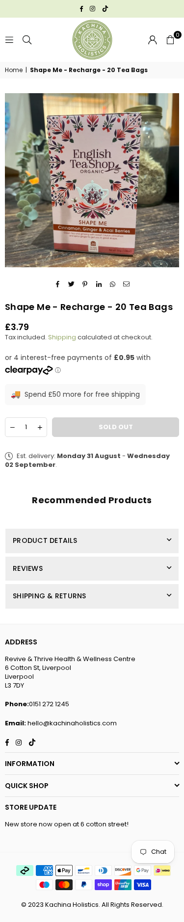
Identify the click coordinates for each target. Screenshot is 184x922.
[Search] (27, 39)
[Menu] (9, 39)
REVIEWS (28, 568)
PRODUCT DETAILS (45, 540)
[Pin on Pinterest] (85, 284)
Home (14, 70)
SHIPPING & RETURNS (49, 596)
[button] (170, 40)
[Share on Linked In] (99, 284)
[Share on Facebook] (57, 284)
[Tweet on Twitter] (71, 284)
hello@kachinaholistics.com (72, 723)
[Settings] (152, 40)
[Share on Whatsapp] (112, 284)
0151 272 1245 (49, 704)
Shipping (62, 337)
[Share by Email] (126, 284)
